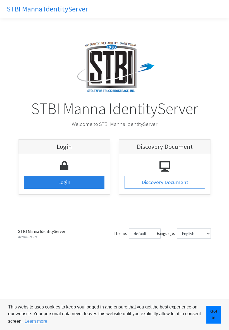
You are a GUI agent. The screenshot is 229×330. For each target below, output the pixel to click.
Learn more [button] (36, 321)
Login (64, 182)
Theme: (120, 233)
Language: (166, 233)
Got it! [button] (213, 314)
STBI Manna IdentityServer (47, 8)
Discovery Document (165, 182)
